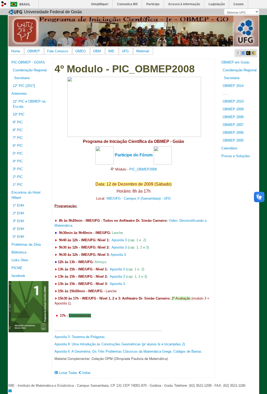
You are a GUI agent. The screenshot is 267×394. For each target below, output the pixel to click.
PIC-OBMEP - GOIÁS (28, 62)
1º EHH (18, 205)
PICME (16, 268)
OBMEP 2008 (233, 117)
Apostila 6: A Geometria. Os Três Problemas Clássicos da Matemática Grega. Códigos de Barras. (128, 351)
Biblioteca (18, 252)
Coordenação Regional (240, 70)
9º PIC (18, 122)
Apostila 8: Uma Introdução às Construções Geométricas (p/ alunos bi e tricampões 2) (119, 344)
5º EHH (18, 237)
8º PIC (18, 130)
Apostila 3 (119, 240)
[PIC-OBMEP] (28, 306)
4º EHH (18, 229)
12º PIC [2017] (24, 86)
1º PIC (18, 185)
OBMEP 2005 (233, 140)
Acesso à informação (184, 4)
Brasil (24, 4)
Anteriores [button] (19, 94)
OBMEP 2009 (233, 109)
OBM (97, 51)
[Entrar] (4, 4)
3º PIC (18, 169)
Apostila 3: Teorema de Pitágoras (79, 337)
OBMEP (33, 51)
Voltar (85, 373)
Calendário (229, 148)
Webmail (142, 51)
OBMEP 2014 (233, 86)
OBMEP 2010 (233, 101)
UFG (125, 51)
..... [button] (225, 94)
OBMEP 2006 (233, 133)
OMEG (80, 51)
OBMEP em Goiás (235, 62)
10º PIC (19, 114)
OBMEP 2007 (233, 125)
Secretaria (231, 78)
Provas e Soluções (235, 156)
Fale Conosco (57, 51)
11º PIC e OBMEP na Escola (29, 104)
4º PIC (18, 161)
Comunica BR (127, 4)
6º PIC (18, 146)
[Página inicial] (133, 31)
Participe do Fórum (134, 155)
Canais (238, 4)
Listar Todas (67, 373)
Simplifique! (99, 4)
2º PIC (18, 177)
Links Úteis (19, 260)
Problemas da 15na (26, 244)
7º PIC (18, 138)
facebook (18, 276)
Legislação (217, 4)
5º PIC (18, 153)
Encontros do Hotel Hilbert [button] (25, 195)
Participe (153, 4)
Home (15, 51)
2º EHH (18, 213)
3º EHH (18, 221)
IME (111, 51)
